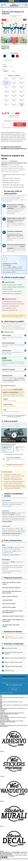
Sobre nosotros (4, 716)
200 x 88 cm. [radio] (21, 100)
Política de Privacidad (17, 685)
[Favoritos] (19, 4)
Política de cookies (10, 722)
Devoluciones (20, 712)
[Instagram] (1, 857)
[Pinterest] (5, 857)
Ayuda (25, 725)
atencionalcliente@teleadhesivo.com (9, 725)
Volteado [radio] (13, 71)
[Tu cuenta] (22, 4)
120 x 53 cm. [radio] (14, 91)
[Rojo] (17, 56)
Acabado (4, 64)
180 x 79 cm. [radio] (14, 100)
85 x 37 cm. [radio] (14, 87)
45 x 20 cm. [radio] (6, 83)
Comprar (2, 711)
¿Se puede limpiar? (7, 600)
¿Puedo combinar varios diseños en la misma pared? (12, 620)
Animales (10, 9)
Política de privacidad (17, 721)
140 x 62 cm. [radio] (6, 96)
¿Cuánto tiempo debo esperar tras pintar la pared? (11, 592)
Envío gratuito (7, 120)
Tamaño (14, 75)
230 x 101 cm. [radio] (14, 105)
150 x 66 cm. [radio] (14, 96)
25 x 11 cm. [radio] (6, 78)
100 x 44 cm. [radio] (21, 87)
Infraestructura (14, 717)
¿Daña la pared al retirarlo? (10, 596)
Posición (4, 69)
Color (14, 53)
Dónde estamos (22, 717)
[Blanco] (9, 56)
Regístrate (14, 689)
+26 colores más (8, 60)
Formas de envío (4, 712)
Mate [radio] (5, 66)
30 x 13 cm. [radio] (14, 78)
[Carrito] (25, 4)
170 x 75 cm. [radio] (6, 100)
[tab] (3, 47)
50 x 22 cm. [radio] (14, 83)
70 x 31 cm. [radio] (6, 87)
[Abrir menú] (3, 5)
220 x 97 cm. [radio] (6, 105)
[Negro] (13, 56)
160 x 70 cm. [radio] (21, 96)
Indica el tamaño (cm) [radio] (21, 104)
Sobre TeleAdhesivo (5, 717)
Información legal (4, 719)
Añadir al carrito (19, 124)
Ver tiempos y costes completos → (11, 554)
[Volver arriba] (1, 860)
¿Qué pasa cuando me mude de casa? (12, 616)
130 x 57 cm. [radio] (21, 91)
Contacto (2, 724)
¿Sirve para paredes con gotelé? (11, 587)
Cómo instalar (14, 713)
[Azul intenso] (4, 56)
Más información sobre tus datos (7, 692)
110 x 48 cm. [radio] (6, 91)
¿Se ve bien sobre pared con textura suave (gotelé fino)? (12, 611)
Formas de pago (13, 712)
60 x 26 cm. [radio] (22, 83)
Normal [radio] (5, 71)
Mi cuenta (21, 725)
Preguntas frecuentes (5, 713)
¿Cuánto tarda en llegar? (9, 607)
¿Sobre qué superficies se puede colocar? (11, 583)
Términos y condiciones (6, 721)
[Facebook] (3, 857)
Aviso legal (2, 722)
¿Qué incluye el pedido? (9, 603)
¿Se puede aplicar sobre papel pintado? (10, 625)
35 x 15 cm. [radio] (22, 78)
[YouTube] (6, 857)
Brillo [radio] (11, 66)
